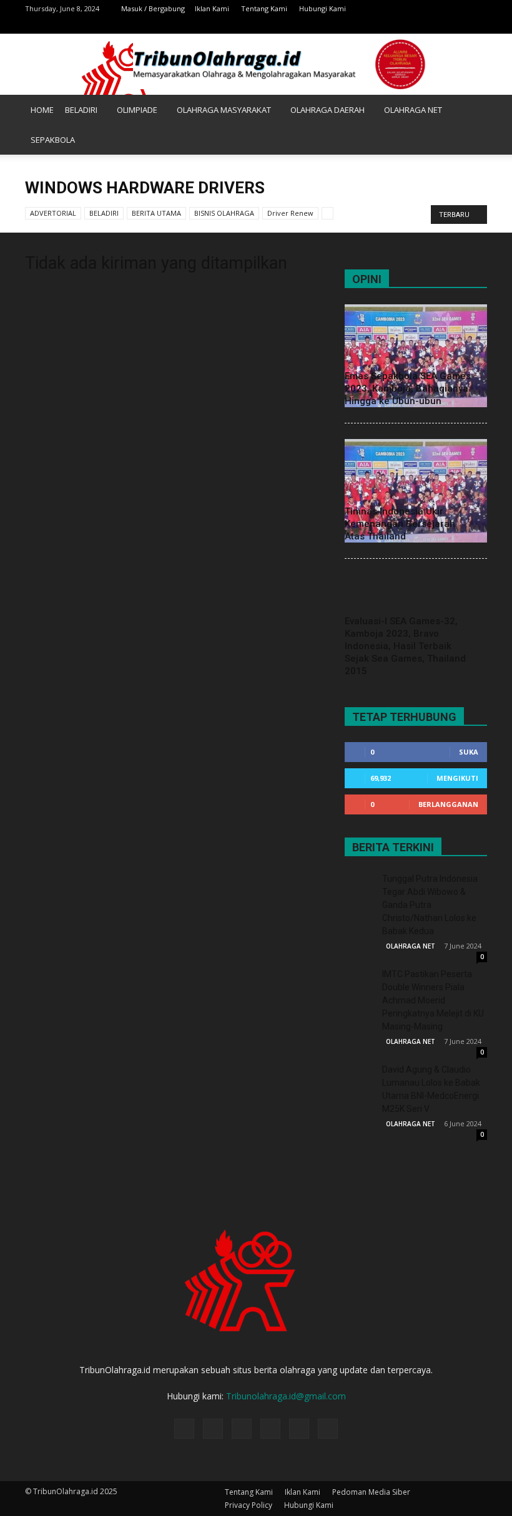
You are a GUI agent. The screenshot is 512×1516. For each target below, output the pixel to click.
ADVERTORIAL (53, 213)
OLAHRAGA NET (413, 109)
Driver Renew (290, 213)
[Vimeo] (457, 25)
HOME (42, 109)
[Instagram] (415, 25)
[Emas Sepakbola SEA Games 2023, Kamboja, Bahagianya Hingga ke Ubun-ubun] (416, 355)
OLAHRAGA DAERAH (327, 109)
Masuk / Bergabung (153, 8)
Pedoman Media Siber (371, 1492)
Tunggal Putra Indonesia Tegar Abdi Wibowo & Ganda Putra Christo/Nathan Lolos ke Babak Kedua (430, 905)
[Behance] (374, 25)
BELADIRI (81, 109)
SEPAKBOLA (53, 139)
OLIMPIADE (137, 109)
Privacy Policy (248, 1505)
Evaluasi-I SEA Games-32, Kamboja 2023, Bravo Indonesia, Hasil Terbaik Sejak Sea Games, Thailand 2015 (405, 646)
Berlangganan (448, 804)
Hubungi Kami (322, 8)
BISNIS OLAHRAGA (224, 213)
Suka (468, 751)
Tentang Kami (264, 8)
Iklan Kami (212, 8)
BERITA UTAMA (156, 213)
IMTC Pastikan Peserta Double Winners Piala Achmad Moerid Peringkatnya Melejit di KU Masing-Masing (433, 1000)
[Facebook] (395, 25)
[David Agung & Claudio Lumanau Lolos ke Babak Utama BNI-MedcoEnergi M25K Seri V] (360, 1078)
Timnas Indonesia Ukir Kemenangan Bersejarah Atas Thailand (400, 524)
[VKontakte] (477, 25)
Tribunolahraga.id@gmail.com (286, 1396)
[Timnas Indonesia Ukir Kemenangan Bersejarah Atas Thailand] (416, 490)
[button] (472, 125)
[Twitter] (436, 25)
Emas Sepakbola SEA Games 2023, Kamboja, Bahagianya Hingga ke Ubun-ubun (408, 388)
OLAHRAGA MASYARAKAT (224, 109)
